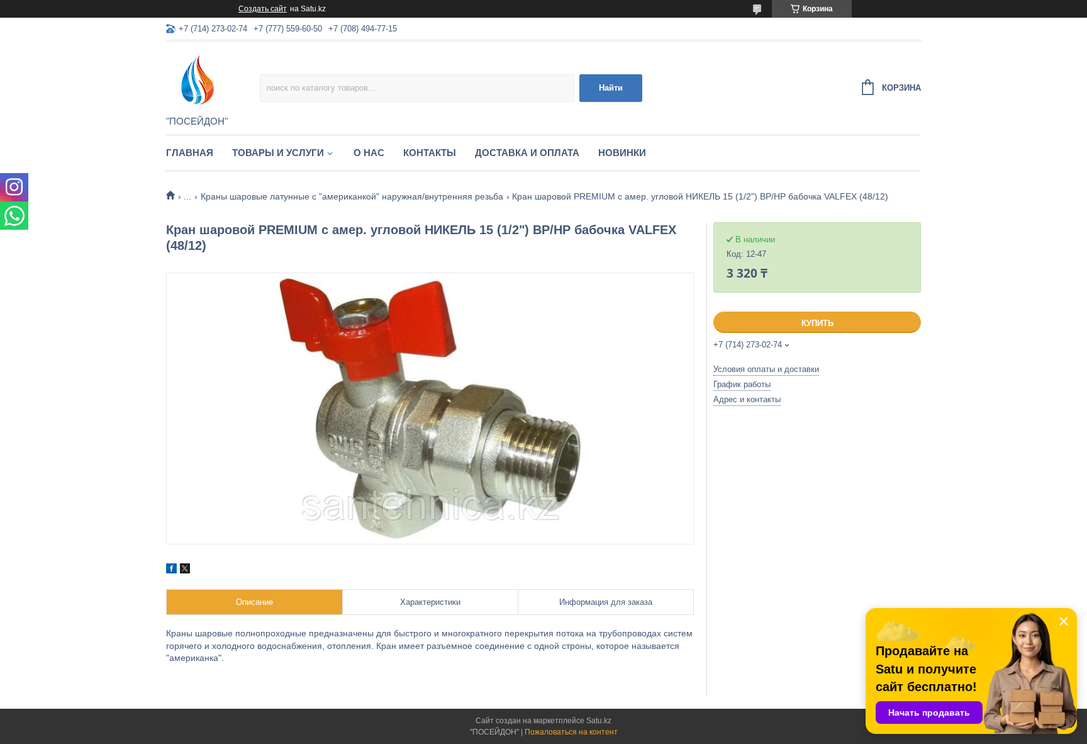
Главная (189, 152)
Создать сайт (262, 8)
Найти (611, 88)
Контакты (429, 152)
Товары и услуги (278, 152)
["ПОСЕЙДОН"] (213, 79)
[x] (185, 570)
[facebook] (171, 570)
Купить (817, 323)
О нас (369, 152)
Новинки (622, 152)
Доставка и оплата (527, 152)
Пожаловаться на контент (571, 732)
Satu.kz (598, 720)
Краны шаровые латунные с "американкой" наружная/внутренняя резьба (352, 196)
